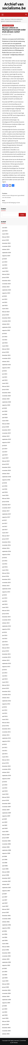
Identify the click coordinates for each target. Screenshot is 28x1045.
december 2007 (6, 878)
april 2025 (5, 230)
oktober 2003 (5, 1033)
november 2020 (6, 395)
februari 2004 (5, 1021)
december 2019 (6, 430)
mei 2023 (4, 302)
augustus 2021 (6, 367)
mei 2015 (4, 601)
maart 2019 (5, 458)
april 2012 (5, 716)
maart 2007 (5, 906)
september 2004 (6, 999)
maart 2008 (5, 869)
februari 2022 (5, 349)
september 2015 (6, 588)
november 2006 (6, 918)
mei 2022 (4, 339)
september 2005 (6, 962)
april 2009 (5, 828)
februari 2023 (5, 311)
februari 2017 (5, 535)
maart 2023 (5, 308)
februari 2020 (5, 423)
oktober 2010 (5, 772)
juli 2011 (4, 744)
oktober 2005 (5, 959)
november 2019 (6, 433)
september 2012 (6, 700)
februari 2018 (5, 498)
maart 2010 (5, 794)
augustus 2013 (6, 666)
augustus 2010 (6, 778)
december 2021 (6, 355)
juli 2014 (4, 632)
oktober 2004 (5, 996)
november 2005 (6, 956)
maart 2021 (5, 383)
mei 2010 (4, 788)
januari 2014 (5, 651)
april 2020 (5, 417)
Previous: (13, 195)
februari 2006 (5, 946)
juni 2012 (4, 710)
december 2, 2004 (7, 34)
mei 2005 (4, 974)
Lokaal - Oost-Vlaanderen (8, 25)
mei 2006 (4, 937)
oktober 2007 (5, 884)
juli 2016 (4, 557)
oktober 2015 (5, 585)
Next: (11, 201)
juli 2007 (4, 893)
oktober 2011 (5, 735)
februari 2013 (5, 685)
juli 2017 (4, 520)
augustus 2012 (6, 704)
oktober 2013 (5, 660)
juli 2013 (4, 669)
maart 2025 (5, 234)
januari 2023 (5, 314)
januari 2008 (5, 875)
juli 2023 (4, 296)
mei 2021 (4, 377)
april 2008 (5, 865)
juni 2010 (4, 784)
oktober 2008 (5, 847)
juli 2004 (4, 1005)
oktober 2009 (5, 809)
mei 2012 (4, 713)
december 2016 (6, 542)
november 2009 (6, 806)
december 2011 (6, 728)
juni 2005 (4, 971)
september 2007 (6, 887)
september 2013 (6, 663)
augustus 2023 (6, 293)
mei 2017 (4, 526)
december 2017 (6, 504)
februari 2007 (5, 909)
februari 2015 (5, 610)
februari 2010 (5, 797)
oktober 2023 (5, 286)
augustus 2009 (6, 816)
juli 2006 (4, 931)
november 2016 (6, 545)
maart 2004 (5, 1018)
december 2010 (6, 766)
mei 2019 (4, 451)
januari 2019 (5, 464)
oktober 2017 (5, 511)
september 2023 (6, 290)
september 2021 (6, 364)
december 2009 (6, 803)
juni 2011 (4, 747)
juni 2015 (4, 598)
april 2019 (5, 455)
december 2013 (6, 654)
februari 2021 (5, 386)
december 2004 (6, 990)
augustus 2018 (6, 479)
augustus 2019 (6, 442)
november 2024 (6, 246)
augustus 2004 (6, 1002)
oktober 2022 (5, 324)
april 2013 (5, 679)
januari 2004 (5, 1024)
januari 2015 (5, 613)
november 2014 (6, 620)
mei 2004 (4, 1012)
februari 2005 (5, 984)
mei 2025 (4, 227)
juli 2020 (4, 408)
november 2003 (6, 1030)
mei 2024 (4, 265)
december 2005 (6, 953)
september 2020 (6, 402)
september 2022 (6, 327)
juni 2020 (4, 411)
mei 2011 (4, 750)
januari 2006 (5, 949)
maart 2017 (5, 532)
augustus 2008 (6, 853)
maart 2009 (5, 831)
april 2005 (5, 977)
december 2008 (6, 841)
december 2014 (6, 616)
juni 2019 (4, 448)
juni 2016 (4, 560)
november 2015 (6, 582)
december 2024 (6, 243)
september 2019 (6, 439)
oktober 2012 (5, 697)
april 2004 (5, 1015)
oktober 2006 (5, 921)
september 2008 (6, 850)
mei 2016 (4, 563)
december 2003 (6, 1027)
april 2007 (5, 903)
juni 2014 (4, 635)
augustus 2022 (6, 330)
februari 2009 (5, 834)
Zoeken (3, 209)
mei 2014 (4, 638)
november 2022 (6, 321)
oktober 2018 (5, 473)
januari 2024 (5, 277)
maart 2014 (5, 644)
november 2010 (6, 769)
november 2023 (6, 283)
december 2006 (6, 915)
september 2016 (6, 551)
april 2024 (5, 268)
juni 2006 (4, 934)
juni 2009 (4, 822)
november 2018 (6, 470)
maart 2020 (5, 420)
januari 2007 (5, 912)
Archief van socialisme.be (14, 6)
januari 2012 (5, 725)
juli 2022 (4, 333)
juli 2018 (4, 483)
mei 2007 (4, 900)
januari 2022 (5, 352)
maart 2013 (5, 682)
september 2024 (6, 252)
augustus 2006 (6, 928)
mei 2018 (4, 489)
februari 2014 (5, 648)
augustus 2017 (6, 517)
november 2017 (6, 507)
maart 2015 (5, 607)
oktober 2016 (5, 548)
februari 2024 (5, 274)
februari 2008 (5, 872)
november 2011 (6, 732)
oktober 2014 (5, 623)
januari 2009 (5, 837)
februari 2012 (5, 722)
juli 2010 (4, 781)
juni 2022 (4, 336)
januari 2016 (5, 576)
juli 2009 (4, 819)
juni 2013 (4, 672)
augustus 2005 (6, 965)
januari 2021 (5, 389)
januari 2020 (5, 427)
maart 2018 (5, 495)
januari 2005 (5, 987)
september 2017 (6, 514)
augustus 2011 (6, 741)
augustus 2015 (6, 591)
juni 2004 (4, 1009)
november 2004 (6, 993)
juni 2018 (4, 486)
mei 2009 (4, 825)
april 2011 (5, 753)
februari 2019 (5, 461)
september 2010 (6, 775)
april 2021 (5, 380)
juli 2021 (4, 370)
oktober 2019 (5, 436)
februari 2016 (5, 573)
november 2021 (6, 358)
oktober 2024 (5, 249)
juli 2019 (4, 445)
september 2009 (6, 812)
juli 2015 (4, 595)
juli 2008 (4, 856)
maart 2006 (5, 943)
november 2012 (6, 694)
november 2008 (6, 844)
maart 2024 (5, 271)
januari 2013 (5, 688)
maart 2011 (5, 756)
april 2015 (5, 604)
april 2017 (5, 529)
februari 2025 (5, 237)
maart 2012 (5, 719)
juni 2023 (4, 299)
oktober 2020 (5, 399)
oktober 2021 (5, 361)
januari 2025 (5, 240)
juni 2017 (4, 523)
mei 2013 (4, 676)
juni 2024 (4, 262)
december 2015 (6, 579)
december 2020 (6, 392)
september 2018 (6, 476)
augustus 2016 (6, 554)
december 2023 (6, 280)
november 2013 (6, 657)
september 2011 (6, 738)
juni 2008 (4, 859)
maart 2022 (5, 346)
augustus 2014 (6, 629)
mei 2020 (4, 414)
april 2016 (5, 567)
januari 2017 (5, 539)
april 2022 (5, 342)
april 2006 (5, 940)
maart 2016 (5, 570)
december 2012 (6, 691)
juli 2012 (4, 707)
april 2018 (5, 492)
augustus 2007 (6, 890)
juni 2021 (4, 374)
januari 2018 (5, 501)
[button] (2, 14)
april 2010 (5, 791)
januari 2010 (5, 800)
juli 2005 (4, 968)
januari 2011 (5, 763)
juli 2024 (4, 258)
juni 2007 (4, 897)
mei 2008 (4, 862)
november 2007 (6, 881)
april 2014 (5, 641)
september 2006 (6, 925)
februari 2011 (5, 760)
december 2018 (6, 467)
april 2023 (5, 305)
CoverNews (23, 1040)
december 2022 (6, 318)
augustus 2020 (6, 405)
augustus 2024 (6, 255)
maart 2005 (5, 981)
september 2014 (6, 626)
